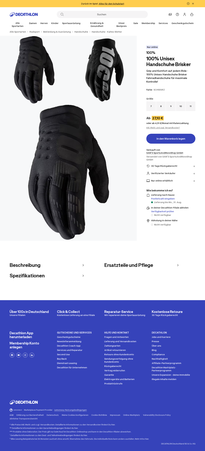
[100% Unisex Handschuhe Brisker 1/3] (102, 70)
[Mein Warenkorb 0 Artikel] (191, 14)
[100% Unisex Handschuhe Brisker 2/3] (34, 70)
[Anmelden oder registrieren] (184, 14)
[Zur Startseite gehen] (24, 14)
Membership (148, 23)
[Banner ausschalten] (188, 3)
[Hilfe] (177, 14)
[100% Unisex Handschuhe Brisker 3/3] (68, 172)
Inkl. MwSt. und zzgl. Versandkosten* (163, 128)
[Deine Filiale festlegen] (170, 14)
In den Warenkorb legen (171, 138)
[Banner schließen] (193, 3)
